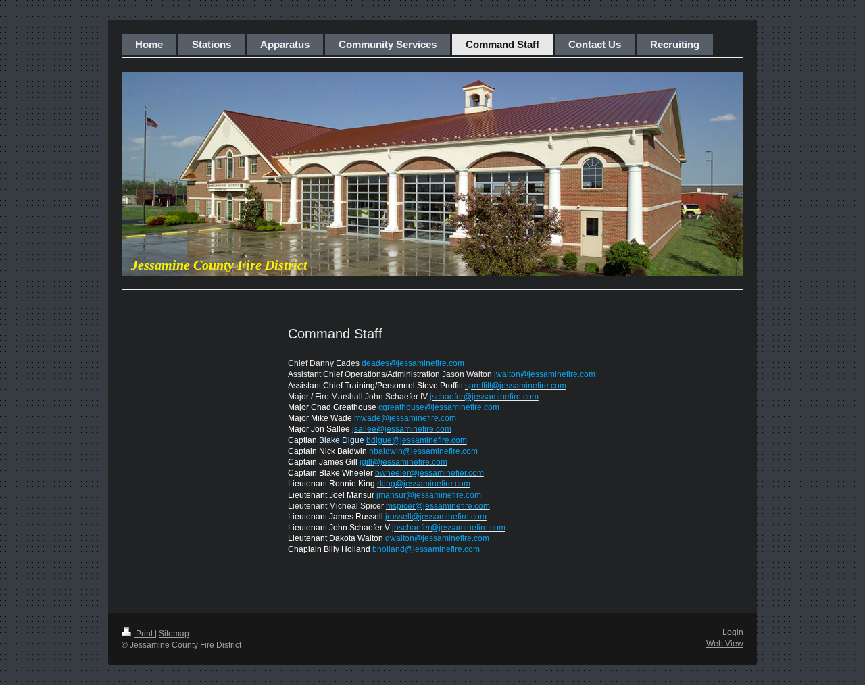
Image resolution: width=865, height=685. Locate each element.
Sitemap (174, 633)
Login (732, 632)
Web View (724, 644)
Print (144, 633)
